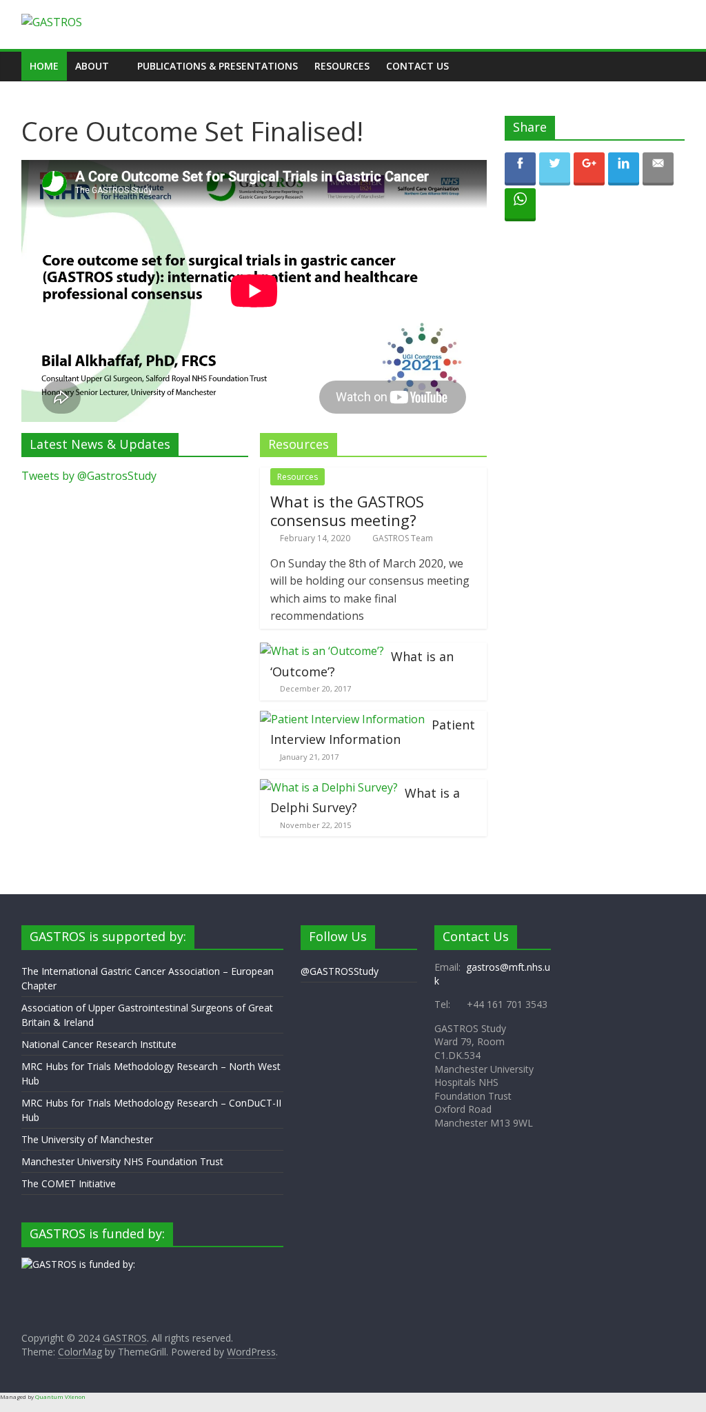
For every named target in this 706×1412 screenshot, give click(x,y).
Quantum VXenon (60, 1396)
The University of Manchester (87, 1139)
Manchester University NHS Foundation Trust (122, 1161)
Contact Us (417, 65)
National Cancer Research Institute (98, 1044)
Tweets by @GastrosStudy (89, 475)
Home (44, 65)
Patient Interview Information (372, 732)
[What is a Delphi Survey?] (329, 787)
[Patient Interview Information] (342, 719)
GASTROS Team (402, 538)
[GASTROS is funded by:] (78, 1264)
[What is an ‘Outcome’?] (322, 650)
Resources (342, 65)
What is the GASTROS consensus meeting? (347, 510)
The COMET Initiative (68, 1183)
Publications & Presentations (217, 65)
